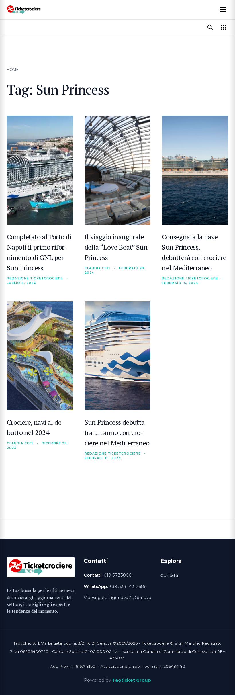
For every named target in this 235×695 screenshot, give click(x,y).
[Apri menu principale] (222, 9)
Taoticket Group (131, 680)
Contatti (169, 575)
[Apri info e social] (223, 27)
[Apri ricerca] (210, 27)
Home (13, 69)
